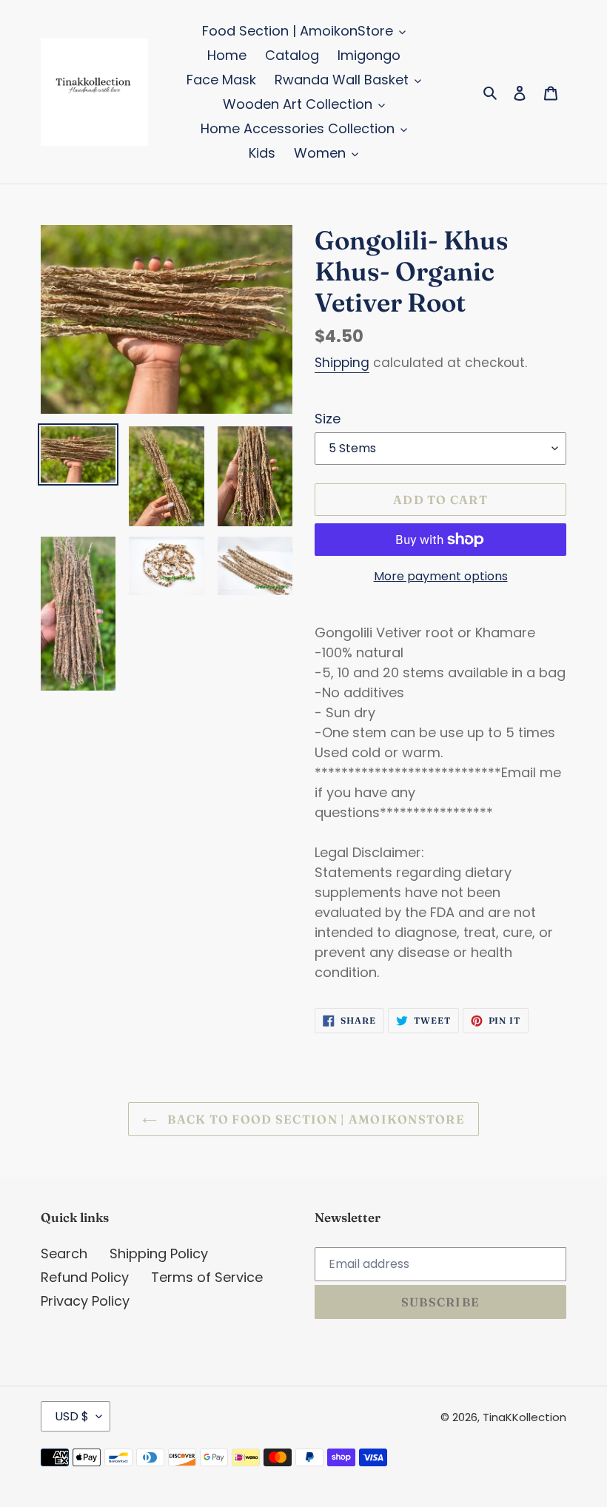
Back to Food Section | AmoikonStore (314, 1119)
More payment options (441, 576)
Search (64, 1253)
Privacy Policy (85, 1301)
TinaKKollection (524, 1417)
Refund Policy (85, 1277)
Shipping (342, 363)
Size (328, 418)
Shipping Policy (159, 1253)
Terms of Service (207, 1277)
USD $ (72, 1416)
